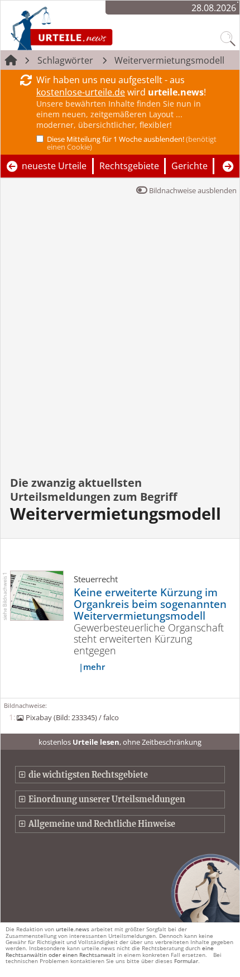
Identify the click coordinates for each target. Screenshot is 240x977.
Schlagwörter (65, 60)
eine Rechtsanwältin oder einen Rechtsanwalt (110, 951)
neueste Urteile (54, 166)
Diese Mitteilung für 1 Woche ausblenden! (132, 143)
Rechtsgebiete (129, 166)
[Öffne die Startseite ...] (91, 28)
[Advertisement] (120, 343)
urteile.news (72, 929)
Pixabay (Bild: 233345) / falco (72, 717)
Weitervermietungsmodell (169, 60)
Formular (186, 961)
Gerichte (189, 166)
